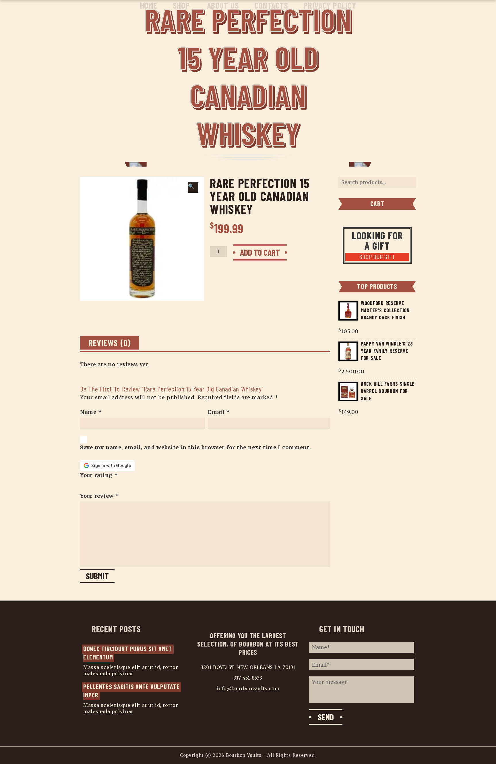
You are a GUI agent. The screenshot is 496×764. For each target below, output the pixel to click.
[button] (193, 187)
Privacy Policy (330, 5)
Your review (99, 496)
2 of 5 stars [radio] (87, 485)
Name (91, 412)
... (137, 673)
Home (148, 5)
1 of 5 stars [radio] (82, 485)
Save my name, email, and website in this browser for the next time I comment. (195, 447)
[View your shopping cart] (477, 6)
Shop (181, 5)
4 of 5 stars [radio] (98, 485)
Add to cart (260, 252)
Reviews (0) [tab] (110, 342)
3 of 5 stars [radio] (93, 485)
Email (219, 412)
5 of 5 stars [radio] (103, 485)
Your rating (99, 475)
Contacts (271, 5)
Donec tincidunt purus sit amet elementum (128, 653)
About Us (223, 5)
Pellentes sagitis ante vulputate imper (132, 691)
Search (409, 182)
